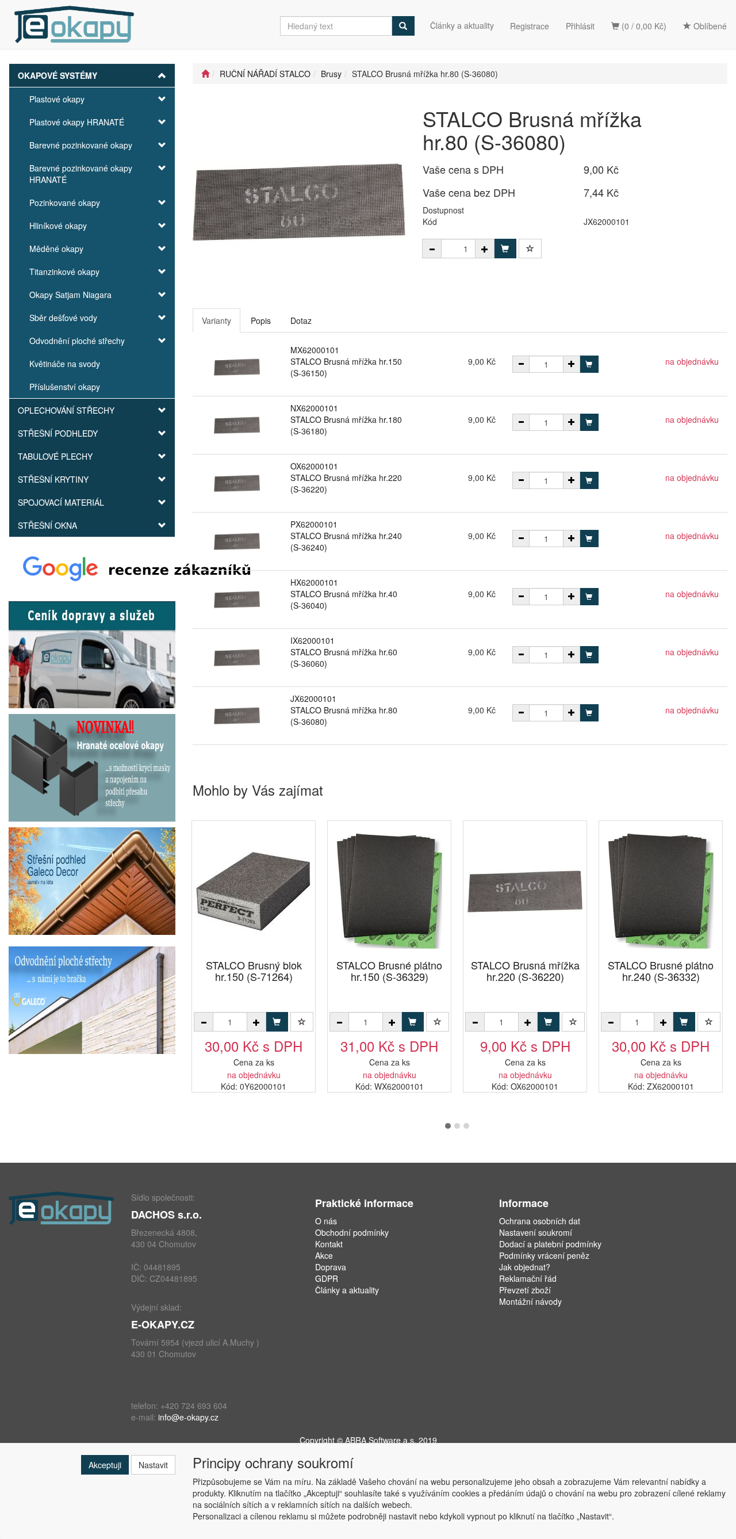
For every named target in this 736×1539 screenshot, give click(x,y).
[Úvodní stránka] (205, 73)
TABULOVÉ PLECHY (55, 456)
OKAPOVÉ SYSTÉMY (57, 75)
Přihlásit (580, 26)
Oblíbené (709, 26)
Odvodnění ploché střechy (77, 340)
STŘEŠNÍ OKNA (47, 525)
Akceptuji (105, 1465)
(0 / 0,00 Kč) (642, 26)
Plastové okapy (57, 99)
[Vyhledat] (403, 26)
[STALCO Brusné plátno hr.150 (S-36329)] (389, 891)
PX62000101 (314, 524)
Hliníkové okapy (58, 225)
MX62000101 (314, 350)
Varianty (216, 320)
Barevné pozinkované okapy (80, 145)
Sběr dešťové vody (63, 317)
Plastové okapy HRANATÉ (76, 122)
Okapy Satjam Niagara (70, 294)
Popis (261, 320)
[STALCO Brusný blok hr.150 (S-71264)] (253, 891)
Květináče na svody (64, 363)
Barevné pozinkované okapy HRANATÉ (80, 173)
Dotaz (301, 320)
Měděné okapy (56, 248)
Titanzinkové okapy (64, 271)
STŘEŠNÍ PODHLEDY (58, 433)
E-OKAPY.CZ (162, 1324)
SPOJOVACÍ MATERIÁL (61, 502)
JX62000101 (313, 698)
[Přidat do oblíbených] (530, 248)
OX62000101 (314, 466)
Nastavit (153, 1465)
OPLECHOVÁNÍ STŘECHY (66, 410)
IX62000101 (312, 640)
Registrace (529, 26)
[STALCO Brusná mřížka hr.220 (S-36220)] (524, 891)
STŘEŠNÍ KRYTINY (53, 479)
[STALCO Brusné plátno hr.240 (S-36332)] (660, 891)
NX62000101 (314, 408)
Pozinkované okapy (64, 202)
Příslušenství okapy (64, 386)
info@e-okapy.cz (188, 1417)
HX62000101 (314, 582)
